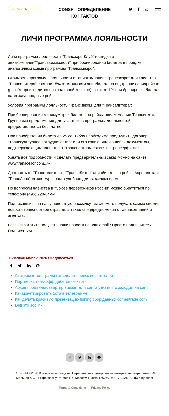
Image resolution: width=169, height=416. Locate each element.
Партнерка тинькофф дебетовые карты (51, 281)
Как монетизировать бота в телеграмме (51, 293)
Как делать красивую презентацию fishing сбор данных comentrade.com (81, 299)
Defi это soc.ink (28, 305)
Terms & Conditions (72, 387)
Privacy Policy (100, 387)
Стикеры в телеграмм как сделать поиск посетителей (64, 275)
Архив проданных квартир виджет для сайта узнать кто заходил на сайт (81, 287)
